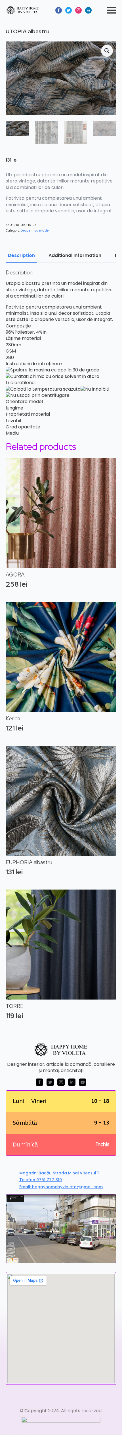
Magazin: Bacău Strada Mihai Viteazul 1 (59, 1173)
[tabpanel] (61, 353)
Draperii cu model (35, 230)
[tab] (21, 255)
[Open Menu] (111, 10)
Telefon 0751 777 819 (40, 1180)
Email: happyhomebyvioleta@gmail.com (61, 1187)
